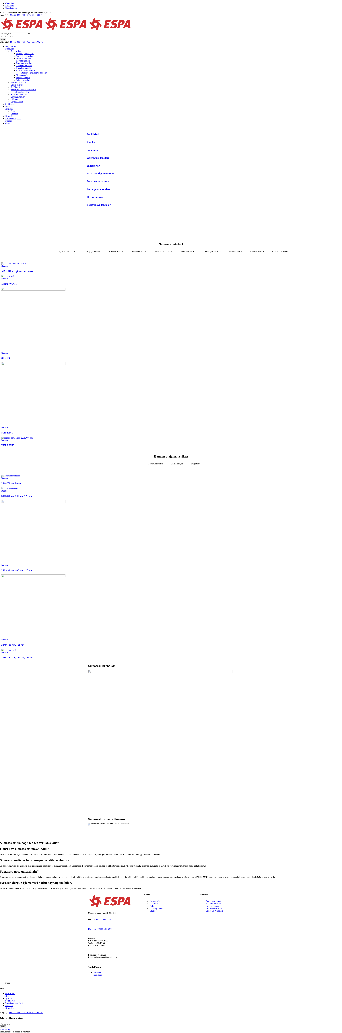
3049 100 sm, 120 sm (12, 644)
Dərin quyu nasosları (98, 189)
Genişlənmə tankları (98, 157)
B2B (152, 906)
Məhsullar (154, 903)
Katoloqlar (9, 6)
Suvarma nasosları (213, 903)
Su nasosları (93, 150)
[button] (91, 824)
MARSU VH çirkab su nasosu (17, 271)
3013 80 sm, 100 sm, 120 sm (16, 496)
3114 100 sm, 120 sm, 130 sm (17, 657)
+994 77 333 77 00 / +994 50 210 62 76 (26, 15)
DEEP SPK (7, 445)
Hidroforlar (93, 165)
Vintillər (91, 142)
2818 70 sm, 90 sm (11, 483)
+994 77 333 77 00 (103, 919)
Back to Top (5, 1029)
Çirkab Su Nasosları (214, 911)
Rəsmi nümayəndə (13, 8)
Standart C (7, 432)
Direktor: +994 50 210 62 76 (100, 929)
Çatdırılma (9, 3)
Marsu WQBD (9, 283)
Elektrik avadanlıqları (99, 204)
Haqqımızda (155, 901)
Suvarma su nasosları (98, 181)
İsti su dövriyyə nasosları (100, 173)
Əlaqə (152, 911)
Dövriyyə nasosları (214, 908)
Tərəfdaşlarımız (156, 908)
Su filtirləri (93, 134)
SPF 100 (6, 358)
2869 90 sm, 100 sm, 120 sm (16, 570)
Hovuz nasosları (95, 197)
